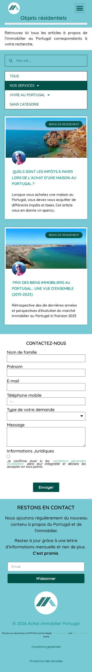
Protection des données (46, 661)
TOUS (14, 76)
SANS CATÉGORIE (24, 104)
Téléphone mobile (24, 395)
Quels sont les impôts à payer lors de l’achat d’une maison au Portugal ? (44, 177)
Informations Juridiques (30, 451)
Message (16, 425)
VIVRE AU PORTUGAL (27, 95)
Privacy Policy (60, 633)
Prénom (14, 367)
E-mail (13, 381)
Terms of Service (82, 633)
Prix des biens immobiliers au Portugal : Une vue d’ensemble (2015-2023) (43, 288)
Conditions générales (46, 646)
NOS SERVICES (22, 85)
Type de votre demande (30, 410)
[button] (79, 8)
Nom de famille (22, 352)
